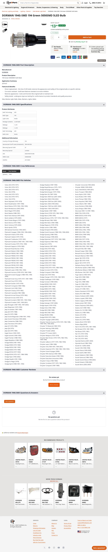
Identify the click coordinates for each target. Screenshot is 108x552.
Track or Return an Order (85, 520)
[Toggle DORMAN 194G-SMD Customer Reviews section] (104, 369)
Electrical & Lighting (12, 7)
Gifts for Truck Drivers (39, 542)
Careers (54, 528)
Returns (35, 526)
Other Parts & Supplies (84, 7)
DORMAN (5, 72)
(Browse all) (54, 481)
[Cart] (104, 3)
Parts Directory (37, 537)
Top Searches (98, 7)
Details (56, 50)
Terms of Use (67, 523)
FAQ (53, 530)
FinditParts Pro (37, 533)
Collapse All (101, 60)
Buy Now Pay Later (38, 540)
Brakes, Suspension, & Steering (47, 7)
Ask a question (9, 401)
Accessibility (67, 528)
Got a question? (99, 548)
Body (61, 7)
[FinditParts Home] (12, 3)
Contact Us (55, 535)
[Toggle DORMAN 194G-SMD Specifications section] (104, 104)
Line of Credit (37, 530)
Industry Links (37, 535)
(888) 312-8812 (82, 525)
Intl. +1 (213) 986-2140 (84, 527)
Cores (34, 523)
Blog (53, 526)
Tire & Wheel (70, 7)
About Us (54, 523)
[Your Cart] (104, 3)
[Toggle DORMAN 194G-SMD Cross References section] (104, 166)
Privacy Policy (67, 526)
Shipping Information (39, 528)
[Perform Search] (78, 3)
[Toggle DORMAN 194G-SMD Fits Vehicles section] (104, 180)
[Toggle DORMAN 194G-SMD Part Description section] (104, 65)
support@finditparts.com (85, 523)
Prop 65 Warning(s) (22, 432)
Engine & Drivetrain (27, 7)
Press (53, 533)
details (75, 52)
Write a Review (15, 19)
